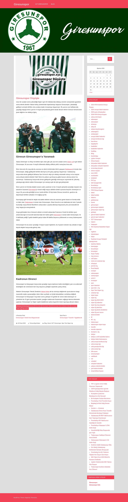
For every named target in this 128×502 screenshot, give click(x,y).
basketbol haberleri (97, 148)
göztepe (93, 212)
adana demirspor (96, 117)
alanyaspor (19, 306)
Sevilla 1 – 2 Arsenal (97, 408)
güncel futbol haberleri (98, 214)
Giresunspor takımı (57, 306)
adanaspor (94, 119)
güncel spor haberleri (97, 217)
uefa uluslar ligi (95, 349)
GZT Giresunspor (41, 4)
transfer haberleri (96, 329)
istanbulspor (95, 234)
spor (92, 283)
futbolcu (93, 197)
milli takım (94, 258)
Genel (49, 323)
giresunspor (94, 205)
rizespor (93, 271)
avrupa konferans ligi (97, 139)
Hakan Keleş (45, 291)
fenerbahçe (94, 185)
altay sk (93, 126)
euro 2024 (94, 173)
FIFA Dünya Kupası (97, 190)
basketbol (94, 146)
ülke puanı (94, 351)
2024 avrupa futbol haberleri (99, 109)
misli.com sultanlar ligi (98, 261)
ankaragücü (94, 131)
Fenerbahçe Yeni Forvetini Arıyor (101, 401)
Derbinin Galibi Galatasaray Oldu (101, 445)
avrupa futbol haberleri (98, 136)
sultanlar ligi (95, 293)
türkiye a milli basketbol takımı (100, 336)
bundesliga (94, 156)
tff (91, 317)
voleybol (93, 361)
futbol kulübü (95, 195)
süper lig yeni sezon (97, 312)
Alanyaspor (57, 215)
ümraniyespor (95, 354)
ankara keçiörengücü (97, 129)
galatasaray (30, 306)
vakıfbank (94, 356)
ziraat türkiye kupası (97, 371)
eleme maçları (95, 170)
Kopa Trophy (95, 253)
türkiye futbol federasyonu (99, 339)
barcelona (94, 141)
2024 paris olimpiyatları (98, 112)
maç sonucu (95, 256)
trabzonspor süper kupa (98, 324)
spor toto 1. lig (95, 288)
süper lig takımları (96, 307)
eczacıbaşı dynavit (96, 168)
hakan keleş (67, 306)
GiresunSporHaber (35, 323)
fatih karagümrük (96, 183)
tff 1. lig (93, 319)
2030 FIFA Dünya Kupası (99, 114)
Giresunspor (21, 4)
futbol (24, 306)
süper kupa (94, 295)
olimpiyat (94, 263)
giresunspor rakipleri (97, 207)
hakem (93, 222)
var (92, 358)
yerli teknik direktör (97, 368)
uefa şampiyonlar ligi (97, 346)
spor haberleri (95, 285)
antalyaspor (94, 134)
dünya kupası (95, 161)
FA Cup (93, 180)
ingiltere (93, 231)
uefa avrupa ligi (96, 344)
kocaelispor (94, 249)
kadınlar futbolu (96, 244)
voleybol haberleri (96, 363)
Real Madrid (95, 268)
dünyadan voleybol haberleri (100, 166)
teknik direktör (95, 315)
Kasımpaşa (32, 189)
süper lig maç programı (98, 305)
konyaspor (94, 251)
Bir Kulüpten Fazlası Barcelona (100, 398)
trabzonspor (25, 308)
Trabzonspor (29, 202)
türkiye (93, 334)
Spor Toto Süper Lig (67, 323)
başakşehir (94, 144)
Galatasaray (69, 169)
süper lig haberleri (96, 302)
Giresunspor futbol (46, 306)
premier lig (94, 266)
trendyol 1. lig (95, 332)
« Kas (90, 92)
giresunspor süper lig (97, 209)
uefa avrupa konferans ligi (99, 341)
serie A (93, 278)
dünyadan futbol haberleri (99, 163)
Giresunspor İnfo (94, 485)
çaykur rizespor (95, 158)
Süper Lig (70, 162)
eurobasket (94, 175)
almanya (93, 124)
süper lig (19, 308)
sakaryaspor (95, 273)
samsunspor (95, 275)
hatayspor (94, 224)
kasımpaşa (74, 306)
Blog (53, 4)
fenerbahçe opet (96, 188)
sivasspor (94, 280)
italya (92, 236)
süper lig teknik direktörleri (99, 310)
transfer (93, 327)
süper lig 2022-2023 (97, 300)
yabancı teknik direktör (98, 366)
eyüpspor (94, 178)
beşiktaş (93, 151)
